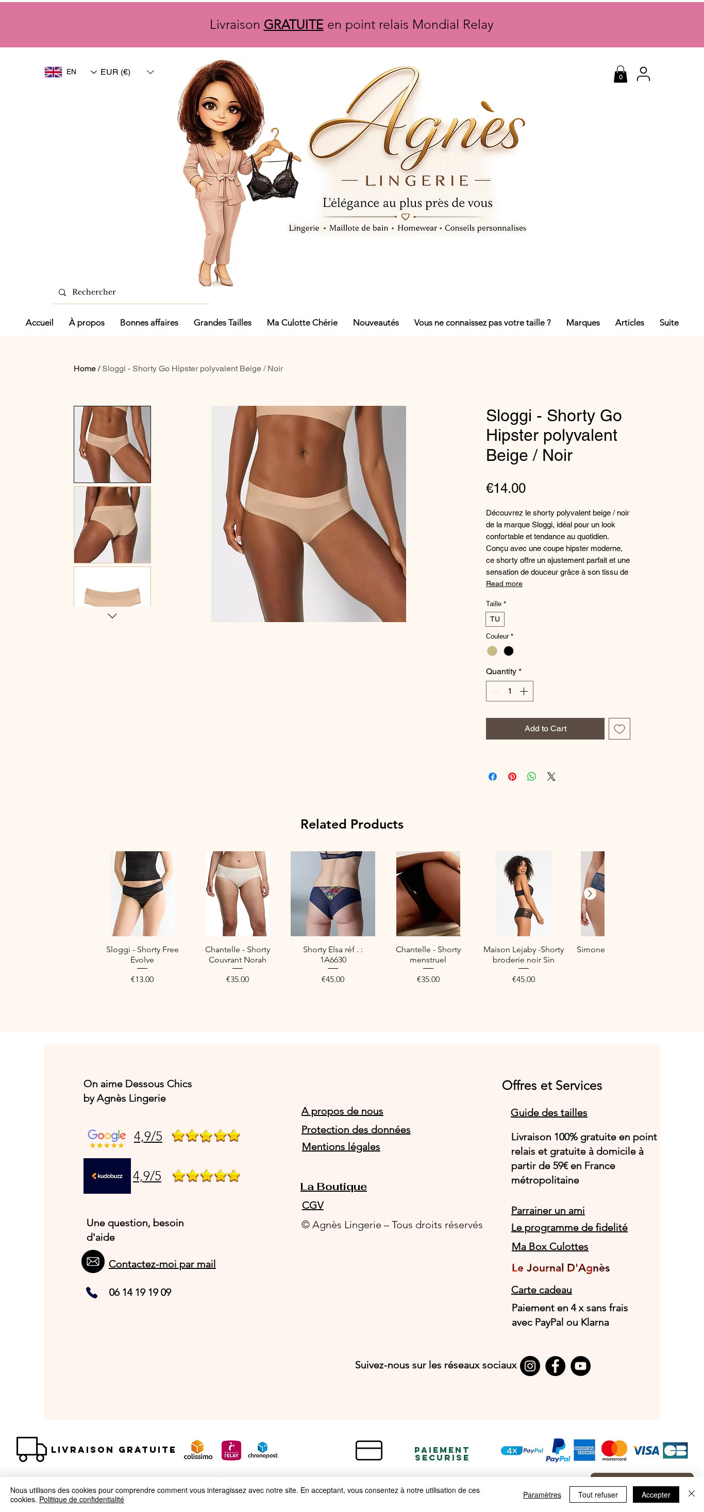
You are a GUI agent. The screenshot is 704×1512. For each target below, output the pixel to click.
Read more (504, 583)
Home (85, 368)
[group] (352, 923)
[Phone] (91, 1292)
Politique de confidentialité (81, 1499)
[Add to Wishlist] (619, 729)
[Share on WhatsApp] (532, 776)
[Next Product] (590, 893)
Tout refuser (598, 1494)
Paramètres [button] (542, 1494)
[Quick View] (142, 893)
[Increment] (524, 691)
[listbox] (127, 72)
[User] (643, 74)
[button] (127, 72)
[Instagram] (530, 1366)
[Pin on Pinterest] (512, 776)
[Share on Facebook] (493, 776)
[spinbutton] (509, 691)
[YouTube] (581, 1366)
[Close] (691, 1494)
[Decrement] (495, 691)
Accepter (656, 1494)
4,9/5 (148, 1136)
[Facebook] (555, 1366)
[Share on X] (551, 776)
